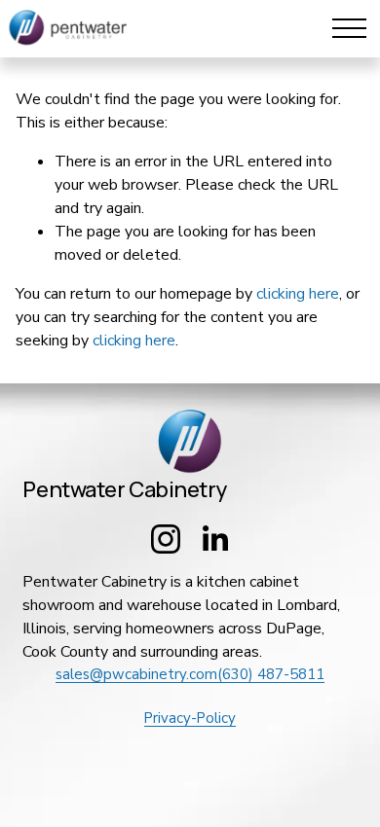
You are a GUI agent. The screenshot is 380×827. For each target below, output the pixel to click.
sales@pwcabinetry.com (136, 674)
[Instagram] (165, 539)
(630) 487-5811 (270, 674)
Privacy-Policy (190, 718)
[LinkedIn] (214, 539)
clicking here (297, 294)
